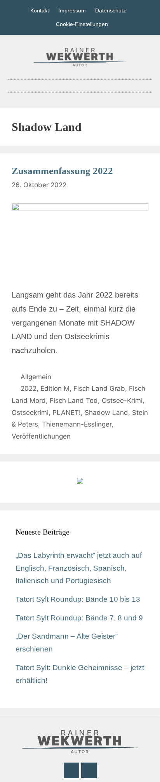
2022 (29, 388)
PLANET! (66, 412)
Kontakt (39, 10)
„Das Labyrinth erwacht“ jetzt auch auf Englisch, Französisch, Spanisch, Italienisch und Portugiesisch (79, 568)
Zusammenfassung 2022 (62, 170)
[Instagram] (89, 770)
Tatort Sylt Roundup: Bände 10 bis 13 (78, 599)
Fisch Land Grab (99, 388)
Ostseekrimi (30, 412)
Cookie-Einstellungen (82, 24)
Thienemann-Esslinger (76, 424)
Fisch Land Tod (74, 400)
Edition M (55, 388)
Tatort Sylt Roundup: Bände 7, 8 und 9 (79, 618)
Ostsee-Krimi (122, 400)
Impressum (72, 10)
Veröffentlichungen (41, 436)
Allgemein (36, 377)
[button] (80, 86)
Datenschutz (110, 10)
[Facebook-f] (71, 770)
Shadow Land (106, 412)
